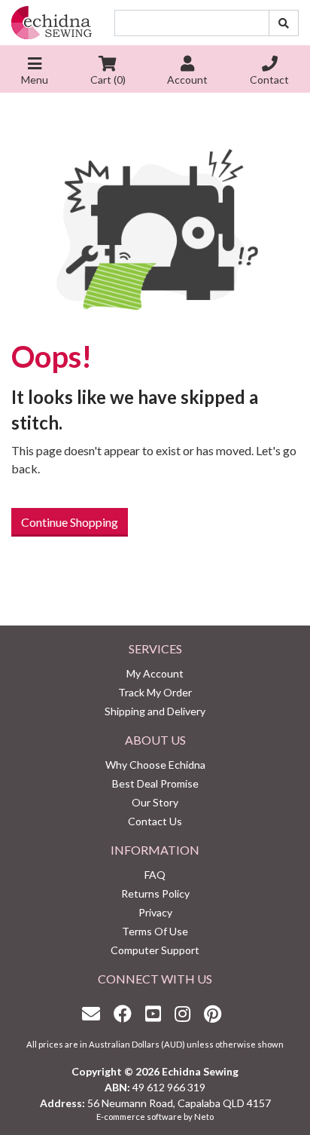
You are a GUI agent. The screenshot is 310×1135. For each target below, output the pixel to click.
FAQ (155, 874)
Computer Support (155, 950)
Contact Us (155, 821)
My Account (155, 673)
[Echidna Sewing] (51, 22)
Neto (204, 1116)
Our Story (155, 802)
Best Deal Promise (155, 783)
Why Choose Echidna (155, 764)
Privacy (155, 912)
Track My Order (155, 692)
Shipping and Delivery (155, 711)
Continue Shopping (69, 522)
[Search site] (284, 23)
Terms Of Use (155, 931)
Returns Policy (155, 893)
